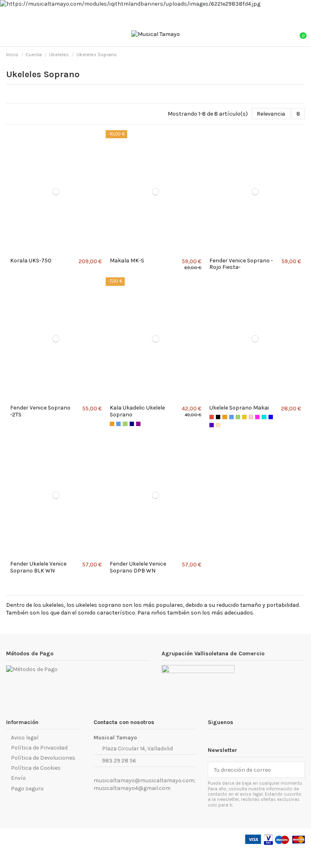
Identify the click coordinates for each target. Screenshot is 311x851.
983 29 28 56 (119, 760)
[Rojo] (211, 417)
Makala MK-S (127, 260)
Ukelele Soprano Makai (239, 407)
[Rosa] (251, 417)
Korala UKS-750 (30, 260)
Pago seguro (27, 788)
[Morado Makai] (211, 425)
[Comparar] (53, 250)
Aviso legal (24, 737)
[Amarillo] (244, 417)
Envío (18, 778)
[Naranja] (112, 424)
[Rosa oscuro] (257, 417)
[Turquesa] (264, 417)
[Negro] (218, 417)
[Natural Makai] (218, 425)
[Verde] (125, 424)
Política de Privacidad (39, 747)
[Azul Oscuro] (132, 424)
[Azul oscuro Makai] (270, 417)
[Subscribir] (299, 769)
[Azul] (118, 424)
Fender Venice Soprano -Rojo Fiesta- (241, 264)
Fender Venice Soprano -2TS (40, 411)
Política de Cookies (36, 767)
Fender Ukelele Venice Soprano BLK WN (38, 567)
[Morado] (138, 424)
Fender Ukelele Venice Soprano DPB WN (138, 567)
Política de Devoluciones (43, 757)
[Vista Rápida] (58, 250)
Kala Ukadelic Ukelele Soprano (137, 411)
